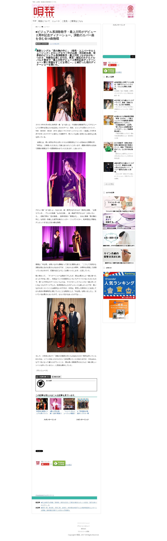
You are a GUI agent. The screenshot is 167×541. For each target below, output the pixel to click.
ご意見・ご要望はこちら (72, 21)
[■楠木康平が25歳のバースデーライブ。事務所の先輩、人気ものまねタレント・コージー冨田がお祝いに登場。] (108, 171)
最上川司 (57, 43)
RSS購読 (69, 465)
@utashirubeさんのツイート (45, 495)
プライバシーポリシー (83, 526)
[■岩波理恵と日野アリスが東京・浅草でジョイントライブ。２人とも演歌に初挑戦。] (108, 90)
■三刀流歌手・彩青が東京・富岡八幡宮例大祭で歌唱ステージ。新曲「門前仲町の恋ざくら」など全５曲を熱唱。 (124, 147)
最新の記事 (57, 377)
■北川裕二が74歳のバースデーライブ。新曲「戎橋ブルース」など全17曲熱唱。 (124, 102)
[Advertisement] (50, 433)
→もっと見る (109, 184)
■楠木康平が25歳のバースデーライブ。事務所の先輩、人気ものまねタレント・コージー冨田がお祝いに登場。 (124, 167)
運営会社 (83, 528)
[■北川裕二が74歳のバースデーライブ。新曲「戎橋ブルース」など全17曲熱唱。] (108, 108)
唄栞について (44, 21)
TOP (34, 21)
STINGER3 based (83, 523)
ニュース (56, 21)
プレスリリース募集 (83, 531)
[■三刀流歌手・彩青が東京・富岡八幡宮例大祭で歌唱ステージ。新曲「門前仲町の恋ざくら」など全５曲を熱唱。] (108, 151)
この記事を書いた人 (44, 377)
